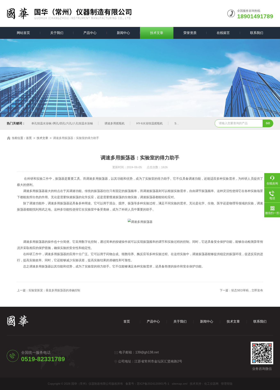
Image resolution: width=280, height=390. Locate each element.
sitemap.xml (179, 383)
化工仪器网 (211, 383)
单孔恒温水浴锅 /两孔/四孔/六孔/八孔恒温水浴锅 (62, 123)
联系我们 (256, 33)
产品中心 (90, 33)
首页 (29, 138)
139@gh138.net (147, 352)
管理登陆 (226, 383)
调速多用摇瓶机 (115, 123)
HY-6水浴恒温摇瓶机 (149, 123)
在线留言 (223, 33)
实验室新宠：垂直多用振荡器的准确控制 (54, 290)
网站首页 (23, 33)
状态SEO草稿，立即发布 (247, 290)
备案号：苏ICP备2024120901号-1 (147, 383)
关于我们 (56, 33)
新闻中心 (123, 33)
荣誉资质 (190, 33)
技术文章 (156, 33)
